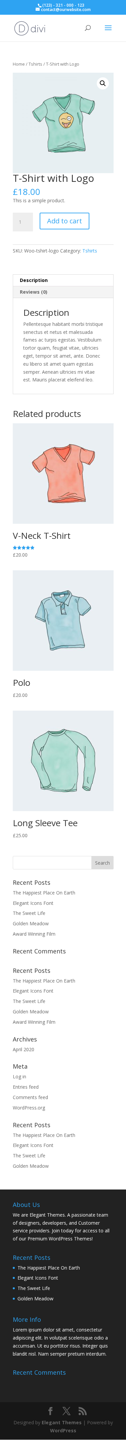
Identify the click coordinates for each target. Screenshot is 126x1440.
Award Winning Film (34, 934)
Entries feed (26, 1087)
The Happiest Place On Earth (44, 892)
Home (19, 64)
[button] (103, 83)
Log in (19, 1076)
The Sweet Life (29, 913)
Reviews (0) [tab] (33, 292)
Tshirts (35, 64)
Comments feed (30, 1097)
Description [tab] (34, 280)
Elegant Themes (62, 1422)
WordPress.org (29, 1107)
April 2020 (23, 1049)
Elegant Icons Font (33, 903)
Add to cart (64, 220)
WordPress (63, 1430)
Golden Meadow (31, 923)
